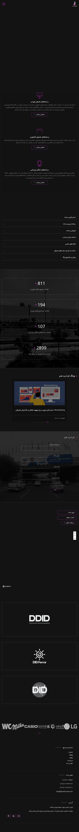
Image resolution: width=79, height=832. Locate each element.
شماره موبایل (56, 478)
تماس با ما (69, 763)
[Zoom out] (74, 535)
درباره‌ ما (70, 760)
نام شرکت (57, 467)
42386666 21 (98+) (66, 783)
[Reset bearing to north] (74, 538)
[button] (19, 815)
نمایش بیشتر (40, 114)
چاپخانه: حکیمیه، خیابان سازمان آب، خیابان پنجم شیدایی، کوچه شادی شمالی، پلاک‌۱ (50, 811)
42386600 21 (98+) (66, 787)
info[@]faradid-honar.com (64, 791)
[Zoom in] (74, 532)
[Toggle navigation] (3, 4)
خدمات (70, 752)
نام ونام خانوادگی (54, 445)
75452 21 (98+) (68, 780)
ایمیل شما (57, 456)
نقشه (71, 758)
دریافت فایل (70, 523)
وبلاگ (71, 755)
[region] (39, 559)
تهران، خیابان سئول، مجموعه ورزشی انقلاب (61, 807)
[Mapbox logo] (7, 586)
